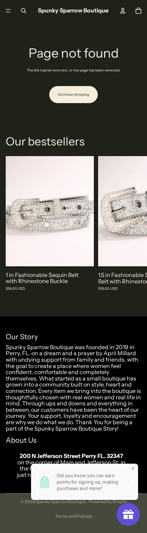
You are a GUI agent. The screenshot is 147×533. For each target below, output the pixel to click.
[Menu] (8, 10)
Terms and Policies (73, 516)
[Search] (23, 10)
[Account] (123, 10)
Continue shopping (73, 94)
